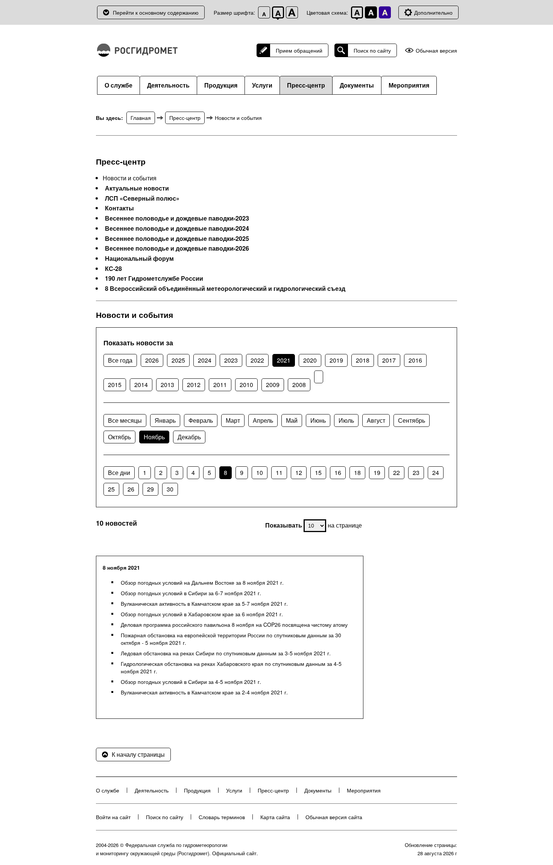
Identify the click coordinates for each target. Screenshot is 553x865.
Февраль (200, 420)
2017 (389, 360)
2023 (231, 360)
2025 (178, 360)
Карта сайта (275, 817)
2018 (362, 360)
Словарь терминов (222, 817)
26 (131, 489)
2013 (167, 384)
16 (337, 472)
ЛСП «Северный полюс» (142, 198)
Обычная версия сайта (333, 817)
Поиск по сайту (372, 50)
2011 (220, 384)
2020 (310, 360)
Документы (357, 85)
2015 (115, 384)
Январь (165, 420)
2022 (257, 360)
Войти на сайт (113, 817)
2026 (152, 360)
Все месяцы (125, 420)
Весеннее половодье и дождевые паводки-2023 (177, 218)
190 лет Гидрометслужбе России (154, 278)
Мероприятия (409, 85)
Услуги (262, 85)
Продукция (220, 85)
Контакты (119, 208)
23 (416, 472)
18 (357, 472)
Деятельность (168, 85)
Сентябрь (411, 420)
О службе (118, 85)
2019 (336, 360)
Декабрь (189, 436)
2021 (283, 360)
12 (298, 472)
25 (111, 489)
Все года (120, 360)
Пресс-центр (306, 85)
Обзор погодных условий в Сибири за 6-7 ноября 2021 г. (191, 593)
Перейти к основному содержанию (156, 12)
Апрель (263, 420)
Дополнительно (433, 12)
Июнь (318, 420)
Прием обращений (299, 50)
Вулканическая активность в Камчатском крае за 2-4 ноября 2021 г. (204, 692)
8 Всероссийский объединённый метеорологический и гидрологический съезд (225, 288)
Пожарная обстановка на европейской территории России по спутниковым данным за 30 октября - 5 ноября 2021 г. (231, 638)
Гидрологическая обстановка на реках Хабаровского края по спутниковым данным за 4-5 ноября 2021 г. (231, 667)
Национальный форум (139, 258)
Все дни (119, 472)
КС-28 (113, 269)
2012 (194, 384)
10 (259, 472)
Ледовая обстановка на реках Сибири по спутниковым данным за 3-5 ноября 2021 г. (226, 653)
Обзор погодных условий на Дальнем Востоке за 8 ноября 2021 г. (202, 582)
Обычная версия (436, 50)
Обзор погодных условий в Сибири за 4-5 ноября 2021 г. (191, 681)
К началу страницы (138, 754)
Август (376, 420)
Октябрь (119, 436)
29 (150, 489)
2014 (141, 384)
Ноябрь (154, 436)
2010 (246, 384)
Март (233, 420)
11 (279, 472)
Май (292, 420)
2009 (273, 384)
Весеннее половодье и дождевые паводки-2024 (177, 228)
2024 (204, 360)
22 (396, 472)
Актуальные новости (137, 188)
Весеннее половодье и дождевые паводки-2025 (177, 238)
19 (377, 472)
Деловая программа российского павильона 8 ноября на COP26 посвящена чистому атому (234, 624)
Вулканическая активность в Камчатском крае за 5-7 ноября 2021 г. (204, 603)
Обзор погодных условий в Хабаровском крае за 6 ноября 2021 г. (202, 614)
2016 (415, 360)
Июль (346, 420)
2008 (299, 384)
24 (435, 472)
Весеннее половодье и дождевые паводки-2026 (177, 248)
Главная (141, 117)
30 (170, 489)
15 (318, 472)
